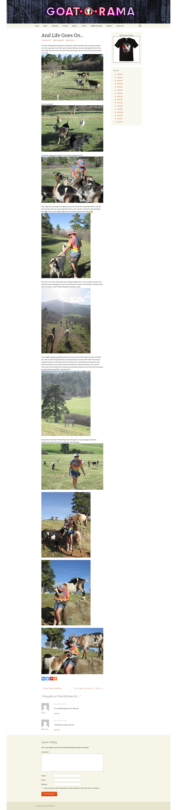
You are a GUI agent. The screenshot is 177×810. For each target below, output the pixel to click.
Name (44, 776)
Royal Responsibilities (51, 688)
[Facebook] (43, 678)
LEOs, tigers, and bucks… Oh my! (88, 688)
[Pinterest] (51, 678)
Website (44, 784)
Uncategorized (59, 40)
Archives (109, 26)
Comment (45, 752)
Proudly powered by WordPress (45, 806)
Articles (74, 26)
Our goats (55, 26)
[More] (55, 678)
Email (44, 780)
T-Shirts (83, 26)
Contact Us (120, 26)
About (45, 26)
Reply (58, 713)
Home (37, 26)
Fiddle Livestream (96, 26)
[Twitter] (47, 678)
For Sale (65, 26)
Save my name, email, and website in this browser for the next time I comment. (71, 788)
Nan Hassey (71, 40)
